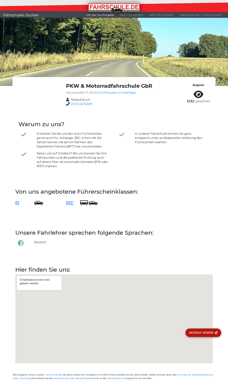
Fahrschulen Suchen (21, 15)
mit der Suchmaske (101, 15)
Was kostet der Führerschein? (201, 15)
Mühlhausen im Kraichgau (117, 92)
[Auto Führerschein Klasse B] (36, 202)
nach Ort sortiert (132, 15)
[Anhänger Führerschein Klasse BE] (89, 202)
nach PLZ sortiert (161, 15)
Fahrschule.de (53, 374)
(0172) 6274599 (81, 104)
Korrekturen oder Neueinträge (72, 378)
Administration (115, 378)
